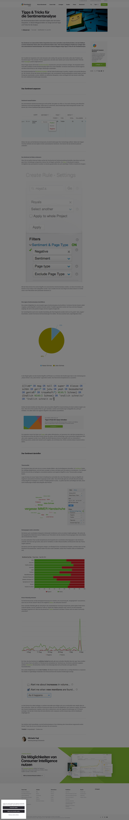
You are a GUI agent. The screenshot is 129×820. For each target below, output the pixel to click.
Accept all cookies (14, 807)
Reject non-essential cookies (14, 811)
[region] (13, 809)
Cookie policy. (22, 804)
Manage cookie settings (14, 814)
